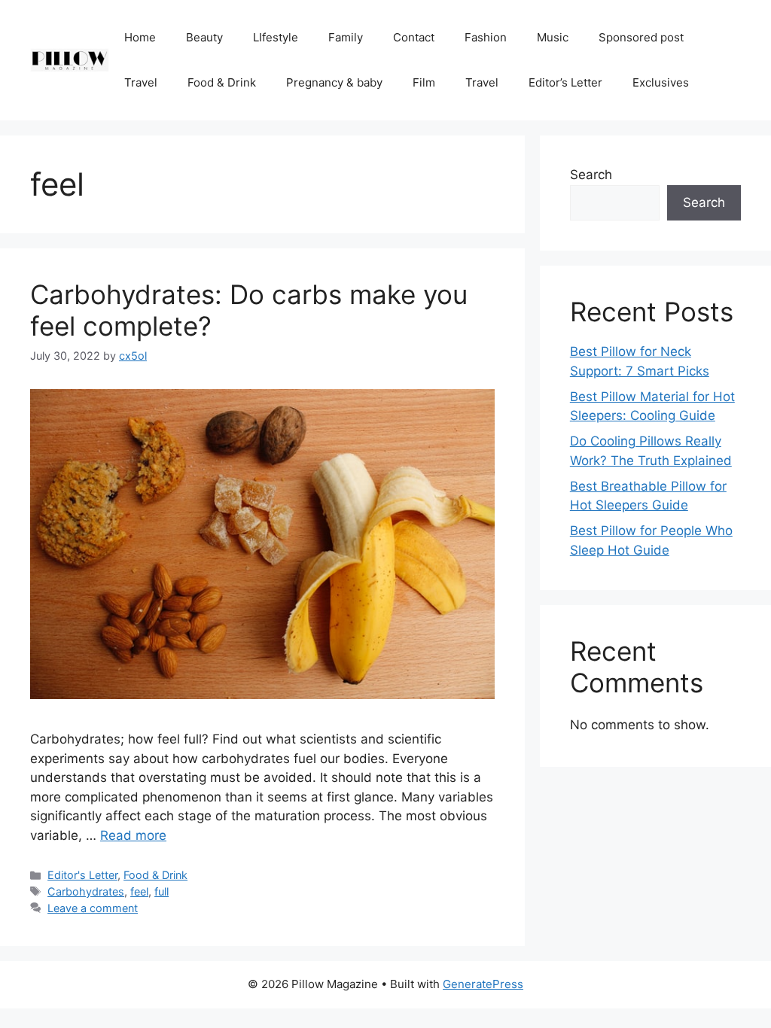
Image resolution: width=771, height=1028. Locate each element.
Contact (413, 37)
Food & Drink (221, 82)
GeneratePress (483, 984)
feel (139, 891)
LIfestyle (275, 37)
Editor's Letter (82, 874)
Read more (133, 835)
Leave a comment (92, 908)
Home (140, 37)
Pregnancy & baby (334, 82)
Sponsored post (641, 37)
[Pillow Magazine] (69, 59)
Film (424, 82)
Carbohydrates (85, 891)
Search (591, 174)
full (161, 891)
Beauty (204, 37)
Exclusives (660, 82)
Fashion (486, 37)
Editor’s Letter (565, 82)
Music (552, 37)
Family (345, 37)
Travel (140, 82)
